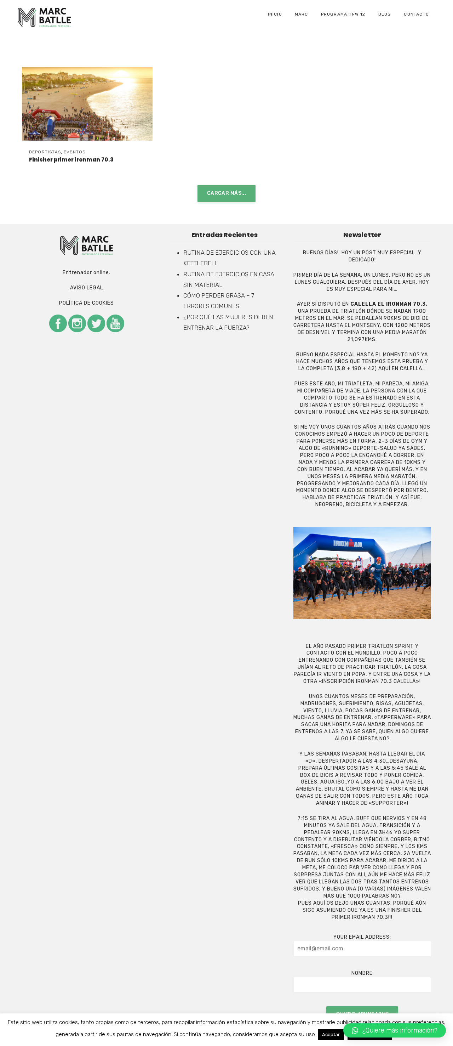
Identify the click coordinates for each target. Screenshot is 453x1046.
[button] (394, 1030)
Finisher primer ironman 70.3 (71, 159)
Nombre (362, 973)
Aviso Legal (86, 288)
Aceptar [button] (331, 1034)
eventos (74, 151)
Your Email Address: (362, 937)
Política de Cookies (86, 303)
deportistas (45, 151)
